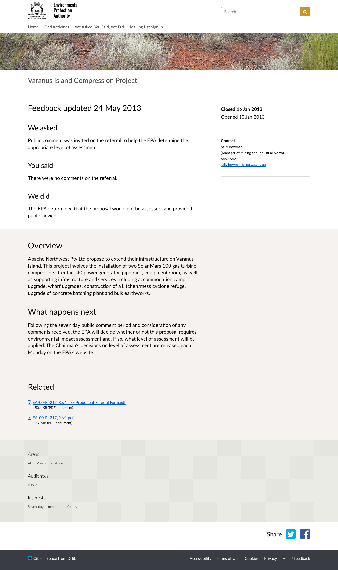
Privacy (270, 558)
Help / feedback (296, 558)
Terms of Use (228, 558)
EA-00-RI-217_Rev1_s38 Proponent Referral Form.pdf (79, 402)
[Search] (305, 11)
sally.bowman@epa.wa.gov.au (243, 164)
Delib (71, 558)
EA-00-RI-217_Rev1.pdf (53, 417)
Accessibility (200, 558)
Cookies (252, 558)
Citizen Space (45, 558)
